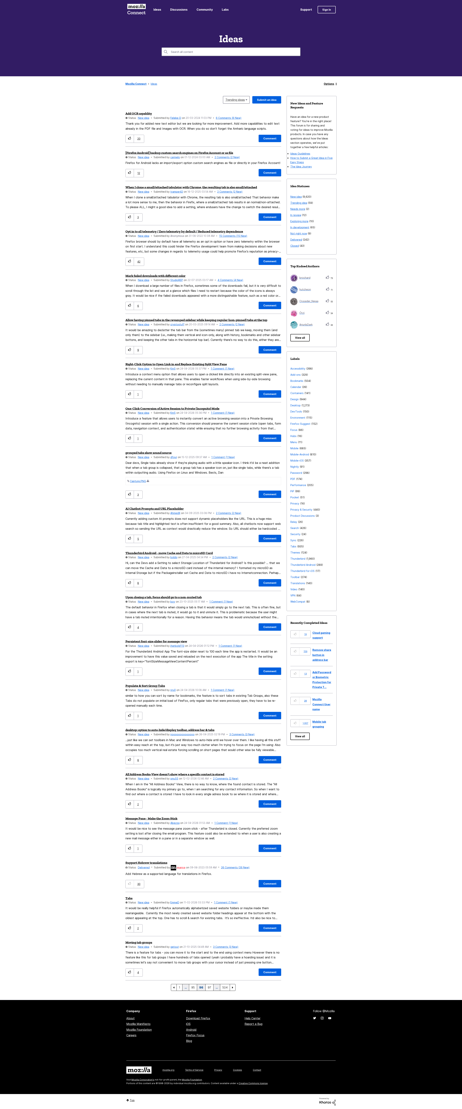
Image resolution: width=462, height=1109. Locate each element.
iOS (188, 1024)
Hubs (293, 436)
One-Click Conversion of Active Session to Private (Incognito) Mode (172, 408)
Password (296, 472)
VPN (292, 595)
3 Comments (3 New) (242, 734)
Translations (297, 583)
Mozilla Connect (136, 10)
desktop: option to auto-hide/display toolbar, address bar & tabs (169, 730)
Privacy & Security (301, 509)
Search (294, 528)
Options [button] (329, 83)
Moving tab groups (138, 942)
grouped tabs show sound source (148, 453)
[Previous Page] (174, 987)
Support (306, 9)
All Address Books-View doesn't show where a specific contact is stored (174, 774)
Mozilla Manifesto (138, 1024)
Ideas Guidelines (300, 153)
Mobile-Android (299, 454)
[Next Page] (233, 987)
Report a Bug (253, 1024)
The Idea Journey (301, 166)
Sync (293, 540)
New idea (143, 117)
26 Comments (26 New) (235, 867)
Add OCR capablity (138, 113)
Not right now (298, 233)
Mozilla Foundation (139, 1029)
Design (294, 399)
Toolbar (295, 577)
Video (293, 589)
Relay (293, 521)
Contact (257, 1070)
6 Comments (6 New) (228, 117)
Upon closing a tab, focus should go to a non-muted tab (163, 597)
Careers (131, 1035)
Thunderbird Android (302, 564)
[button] (129, 139)
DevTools (296, 411)
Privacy (294, 503)
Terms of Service (194, 1070)
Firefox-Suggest (300, 423)
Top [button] (132, 1100)
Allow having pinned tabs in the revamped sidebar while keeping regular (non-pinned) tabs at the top (196, 320)
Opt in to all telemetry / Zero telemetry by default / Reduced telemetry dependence (184, 231)
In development (299, 227)
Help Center (252, 1018)
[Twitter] (314, 1018)
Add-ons (295, 374)
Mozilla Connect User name (321, 704)
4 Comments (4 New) (230, 280)
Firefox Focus (195, 1035)
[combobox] (231, 51)
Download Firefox (198, 1018)
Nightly (294, 466)
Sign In (326, 9)
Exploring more (299, 221)
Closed (294, 245)
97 (209, 987)
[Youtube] (329, 1018)
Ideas (157, 9)
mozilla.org (168, 1070)
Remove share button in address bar (321, 654)
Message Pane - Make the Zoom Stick (151, 818)
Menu (293, 442)
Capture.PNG (138, 481)
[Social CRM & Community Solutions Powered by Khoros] (327, 1101)
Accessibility (297, 368)
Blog (189, 1041)
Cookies (237, 1070)
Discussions (179, 9)
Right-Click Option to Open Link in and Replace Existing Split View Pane (176, 364)
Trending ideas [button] (235, 100)
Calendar (295, 386)
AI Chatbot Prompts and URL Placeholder (154, 509)
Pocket (294, 497)
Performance (298, 485)
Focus (293, 429)
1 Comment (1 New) (222, 368)
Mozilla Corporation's (142, 1079)
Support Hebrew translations (146, 863)
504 (225, 987)
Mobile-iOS (297, 460)
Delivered (144, 867)
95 (193, 987)
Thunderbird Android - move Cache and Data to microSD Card (169, 553)
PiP (292, 491)
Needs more (297, 208)
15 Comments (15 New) (233, 235)
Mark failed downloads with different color (155, 276)
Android (191, 1029)
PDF (292, 478)
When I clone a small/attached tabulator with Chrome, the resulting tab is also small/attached (191, 187)
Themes (295, 552)
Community (205, 9)
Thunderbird (297, 558)
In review (295, 215)
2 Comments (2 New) (227, 157)
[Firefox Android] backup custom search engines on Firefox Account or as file (179, 153)
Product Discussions (302, 515)
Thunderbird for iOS (302, 570)
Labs (225, 9)
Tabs (128, 898)
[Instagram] (322, 1018)
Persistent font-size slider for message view (156, 641)
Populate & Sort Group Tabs (145, 686)
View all (300, 337)
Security (295, 534)
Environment (297, 417)
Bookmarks (296, 380)
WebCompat (297, 601)
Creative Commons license (253, 1083)
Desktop (295, 405)
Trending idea (298, 202)
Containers (297, 393)
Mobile (294, 448)
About (130, 1018)
